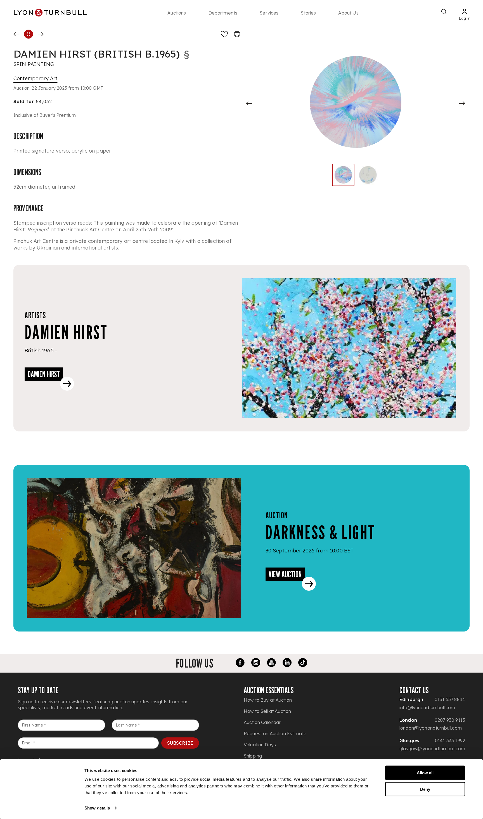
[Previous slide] (249, 103)
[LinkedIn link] (287, 663)
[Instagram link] (255, 663)
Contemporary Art (35, 78)
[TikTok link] (302, 663)
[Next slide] (462, 103)
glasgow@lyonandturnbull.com (432, 748)
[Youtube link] (271, 663)
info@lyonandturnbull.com (427, 707)
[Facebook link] (240, 663)
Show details (97, 808)
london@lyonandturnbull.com (430, 728)
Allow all (425, 772)
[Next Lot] (40, 34)
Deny (425, 789)
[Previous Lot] (16, 34)
